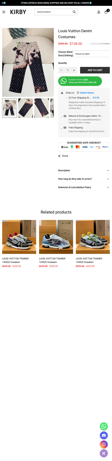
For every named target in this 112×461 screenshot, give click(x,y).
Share (65, 155)
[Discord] (104, 435)
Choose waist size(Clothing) (65, 54)
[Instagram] (104, 444)
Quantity (62, 63)
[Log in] (98, 12)
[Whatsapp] (104, 426)
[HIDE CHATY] (104, 453)
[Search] (74, 12)
